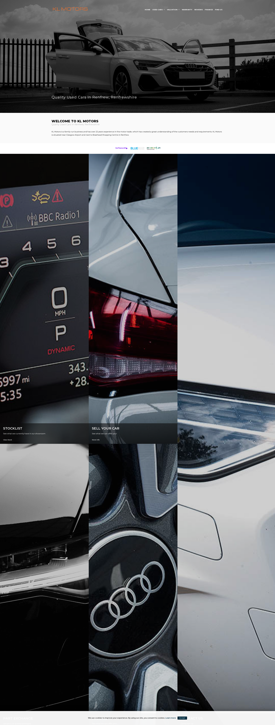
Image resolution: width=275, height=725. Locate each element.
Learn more (170, 718)
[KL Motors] (70, 9)
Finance (209, 10)
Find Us (218, 10)
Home (147, 10)
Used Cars (157, 10)
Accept (182, 718)
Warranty (187, 10)
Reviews (198, 10)
